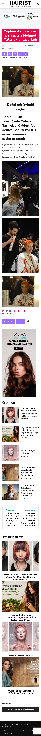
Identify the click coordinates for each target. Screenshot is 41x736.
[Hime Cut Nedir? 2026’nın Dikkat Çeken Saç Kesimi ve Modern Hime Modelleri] (10, 415)
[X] (10, 54)
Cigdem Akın (19, 311)
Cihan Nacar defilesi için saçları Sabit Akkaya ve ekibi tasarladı (12, 519)
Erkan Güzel (24, 457)
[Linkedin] (25, 54)
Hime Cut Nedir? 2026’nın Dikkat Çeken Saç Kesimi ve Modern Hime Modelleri (28, 413)
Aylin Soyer (24, 422)
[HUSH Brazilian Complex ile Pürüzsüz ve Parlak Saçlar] (10, 472)
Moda (11, 48)
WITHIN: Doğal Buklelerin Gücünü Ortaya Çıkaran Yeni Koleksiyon (27, 490)
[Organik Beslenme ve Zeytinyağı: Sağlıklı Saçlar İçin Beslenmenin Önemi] (10, 434)
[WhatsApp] (20, 54)
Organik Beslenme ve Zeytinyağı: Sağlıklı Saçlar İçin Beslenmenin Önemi (29, 432)
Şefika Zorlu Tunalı (26, 478)
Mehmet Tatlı (8, 314)
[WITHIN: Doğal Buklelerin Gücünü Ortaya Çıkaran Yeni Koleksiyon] (10, 492)
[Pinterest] (15, 54)
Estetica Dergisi (16, 46)
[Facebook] (4, 54)
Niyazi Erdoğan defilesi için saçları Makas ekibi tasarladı (28, 519)
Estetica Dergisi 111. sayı (27, 452)
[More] (30, 54)
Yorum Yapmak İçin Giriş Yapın (20, 709)
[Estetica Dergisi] (3, 46)
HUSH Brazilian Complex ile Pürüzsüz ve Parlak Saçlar (27, 471)
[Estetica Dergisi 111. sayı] (10, 453)
